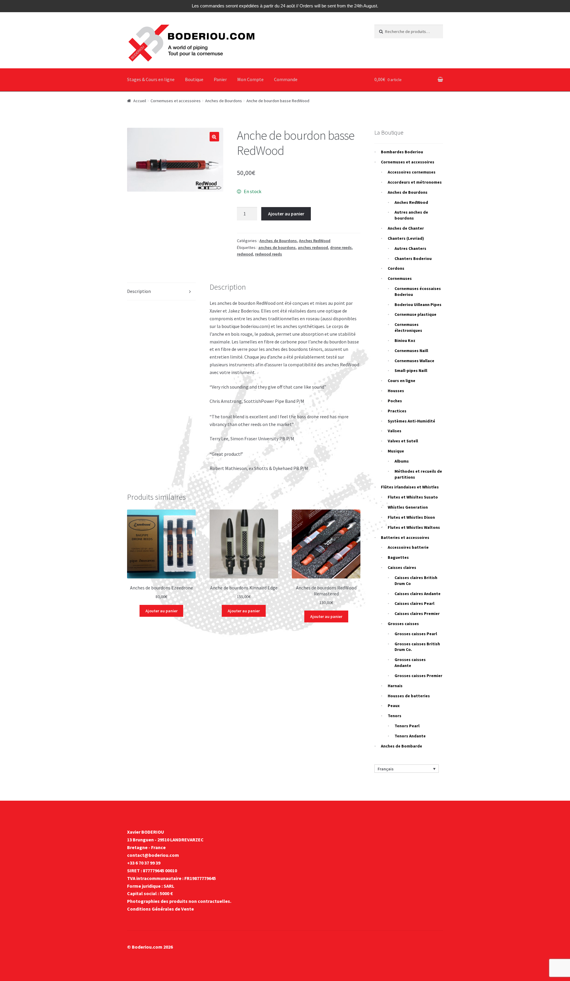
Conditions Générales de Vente (160, 909)
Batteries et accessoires (405, 537)
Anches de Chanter (406, 228)
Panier (220, 79)
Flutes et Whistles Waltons (414, 527)
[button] (214, 136)
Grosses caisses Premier (418, 675)
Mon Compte (250, 79)
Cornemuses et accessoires (176, 100)
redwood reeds (268, 254)
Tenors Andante (410, 736)
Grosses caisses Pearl (416, 633)
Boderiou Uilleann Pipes (418, 304)
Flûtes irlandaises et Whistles (410, 487)
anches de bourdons (277, 247)
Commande (285, 79)
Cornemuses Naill (411, 350)
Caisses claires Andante (418, 593)
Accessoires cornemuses (412, 172)
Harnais (395, 685)
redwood (245, 254)
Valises (394, 430)
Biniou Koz (405, 340)
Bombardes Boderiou (402, 151)
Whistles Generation (408, 507)
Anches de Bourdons (223, 100)
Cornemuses (400, 278)
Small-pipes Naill (411, 370)
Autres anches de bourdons (411, 215)
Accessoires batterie (408, 547)
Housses (396, 390)
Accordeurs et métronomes (415, 182)
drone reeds (341, 247)
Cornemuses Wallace (414, 360)
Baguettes (398, 557)
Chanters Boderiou (413, 258)
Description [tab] (139, 291)
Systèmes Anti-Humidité (411, 421)
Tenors (394, 715)
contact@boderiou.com (153, 855)
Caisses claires (402, 567)
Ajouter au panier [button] (161, 610)
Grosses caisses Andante (410, 662)
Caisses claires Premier (417, 613)
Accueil (139, 100)
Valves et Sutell (403, 441)
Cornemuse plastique (415, 314)
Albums (402, 461)
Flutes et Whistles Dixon (411, 517)
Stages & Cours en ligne (151, 79)
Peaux (394, 705)
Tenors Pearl (407, 725)
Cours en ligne (401, 380)
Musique (396, 451)
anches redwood (313, 247)
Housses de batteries (409, 695)
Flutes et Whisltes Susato (413, 497)
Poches (395, 400)
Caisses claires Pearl (414, 603)
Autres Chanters (410, 248)
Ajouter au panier (286, 214)
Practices (397, 411)
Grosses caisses (403, 623)
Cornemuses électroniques (408, 327)
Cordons (396, 268)
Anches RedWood (314, 240)
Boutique (194, 79)
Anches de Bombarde (401, 746)
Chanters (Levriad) (406, 238)
